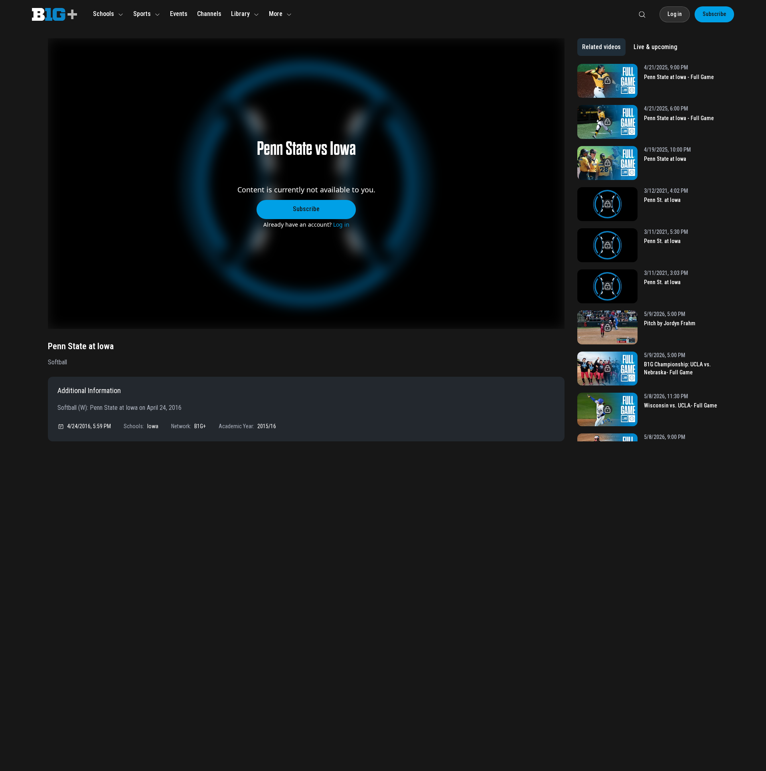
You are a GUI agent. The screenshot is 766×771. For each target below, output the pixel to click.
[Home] (54, 14)
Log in (341, 224)
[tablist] (629, 47)
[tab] (601, 47)
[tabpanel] (647, 252)
